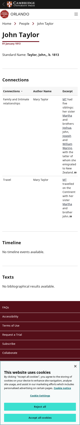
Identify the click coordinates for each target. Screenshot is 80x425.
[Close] (75, 366)
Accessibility (10, 316)
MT (65, 99)
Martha (67, 115)
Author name (42, 91)
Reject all (40, 406)
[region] (40, 393)
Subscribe (8, 344)
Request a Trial (12, 334)
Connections (17, 91)
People (24, 23)
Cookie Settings (40, 395)
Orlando (19, 14)
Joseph (67, 136)
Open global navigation (3, 4)
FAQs (5, 307)
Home (6, 23)
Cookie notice (62, 388)
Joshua (67, 128)
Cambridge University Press (21, 4)
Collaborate (9, 353)
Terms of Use (10, 325)
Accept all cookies (40, 417)
